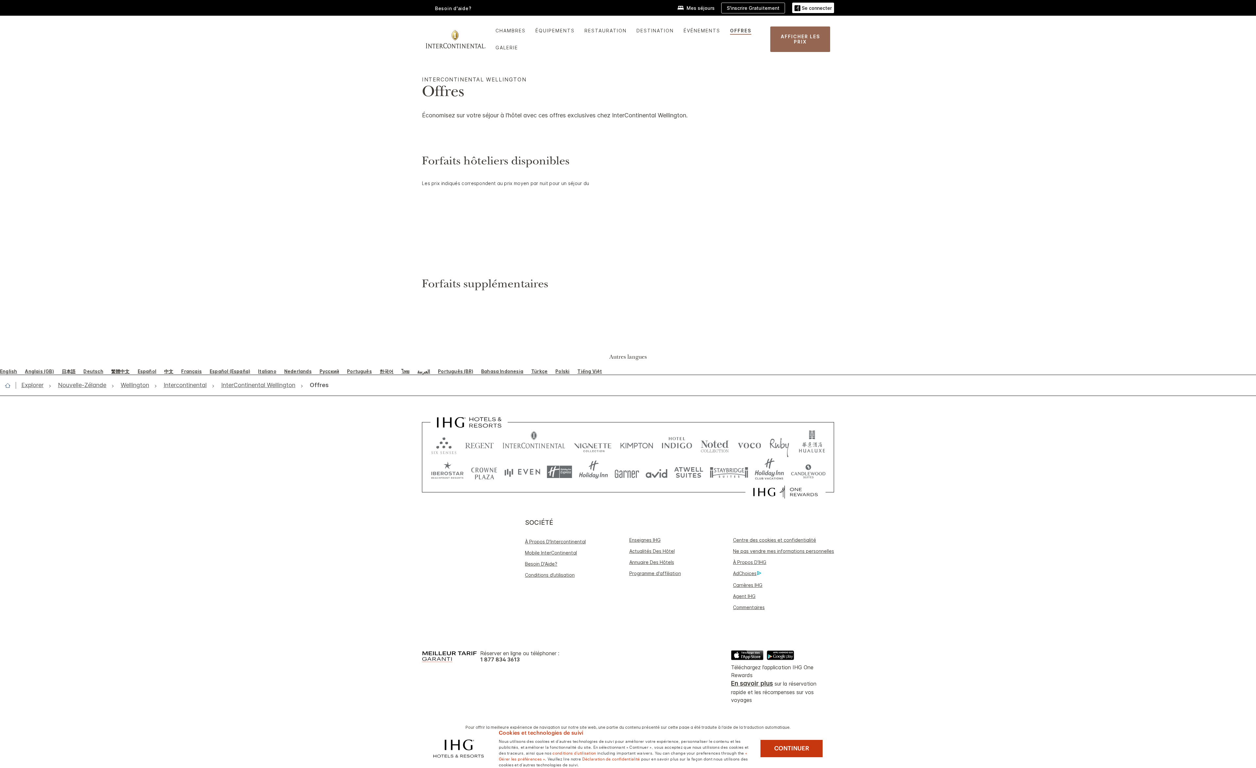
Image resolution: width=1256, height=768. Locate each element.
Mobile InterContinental (551, 552)
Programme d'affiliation (655, 573)
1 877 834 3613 (500, 660)
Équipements (555, 30)
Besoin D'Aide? (541, 564)
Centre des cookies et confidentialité (774, 540)
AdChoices (745, 573)
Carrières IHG (747, 585)
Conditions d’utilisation (550, 575)
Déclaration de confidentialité (611, 758)
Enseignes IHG (645, 540)
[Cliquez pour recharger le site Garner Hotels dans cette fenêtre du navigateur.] (627, 472)
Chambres (511, 30)
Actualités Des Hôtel (652, 551)
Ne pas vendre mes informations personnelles (783, 551)
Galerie (507, 47)
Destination (655, 30)
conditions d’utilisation (574, 753)
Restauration (605, 30)
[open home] (10, 385)
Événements (702, 30)
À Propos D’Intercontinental (555, 541)
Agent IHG (744, 596)
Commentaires (749, 607)
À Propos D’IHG (749, 562)
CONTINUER (791, 748)
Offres (740, 30)
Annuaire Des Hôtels (651, 562)
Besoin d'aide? (453, 8)
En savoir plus (752, 683)
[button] (813, 8)
